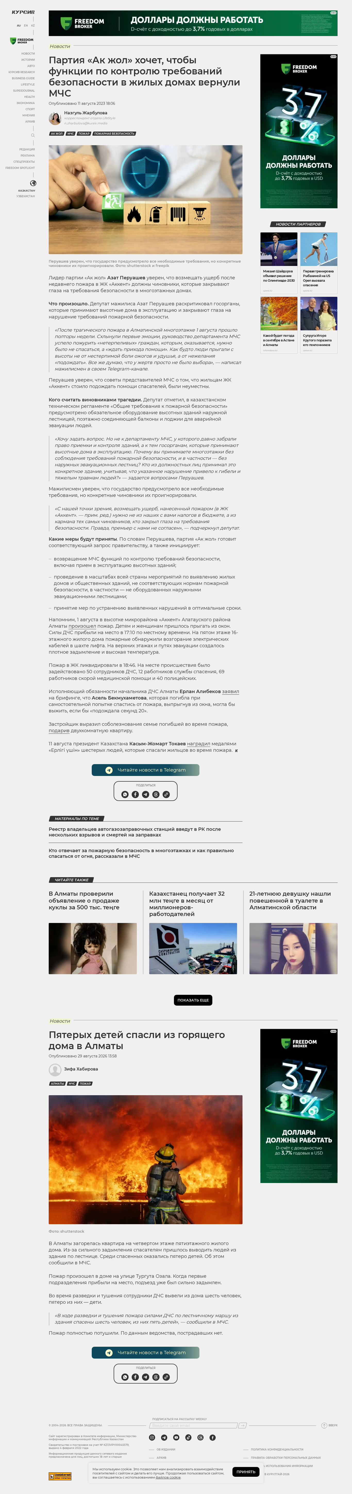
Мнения (28, 115)
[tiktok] (188, 1438)
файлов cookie (168, 1477)
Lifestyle (28, 84)
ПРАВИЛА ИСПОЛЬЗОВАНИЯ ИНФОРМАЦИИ (282, 1466)
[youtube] (176, 1438)
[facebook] (212, 1438)
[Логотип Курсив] (23, 12)
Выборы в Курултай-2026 (270, 1474)
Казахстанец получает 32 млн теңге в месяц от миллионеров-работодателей (187, 904)
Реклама (28, 155)
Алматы (57, 1083)
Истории (28, 60)
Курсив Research (22, 72)
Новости (28, 53)
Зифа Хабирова (81, 1069)
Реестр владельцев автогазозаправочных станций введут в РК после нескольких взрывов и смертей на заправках (135, 832)
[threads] (200, 1438)
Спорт (30, 109)
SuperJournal (24, 90)
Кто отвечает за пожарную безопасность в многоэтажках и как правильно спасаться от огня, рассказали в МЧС (141, 853)
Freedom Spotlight (20, 168)
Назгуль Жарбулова (85, 112)
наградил (198, 744)
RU (19, 25)
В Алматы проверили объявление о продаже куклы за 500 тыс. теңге (84, 900)
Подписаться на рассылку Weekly (179, 1419)
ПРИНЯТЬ (246, 1472)
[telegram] (164, 1438)
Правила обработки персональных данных (286, 1458)
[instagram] (152, 1438)
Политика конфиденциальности (277, 1449)
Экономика (25, 103)
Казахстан (26, 190)
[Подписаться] (242, 1425)
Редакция (27, 149)
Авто (31, 66)
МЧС (71, 133)
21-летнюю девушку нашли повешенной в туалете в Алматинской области (290, 900)
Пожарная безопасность (114, 133)
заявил (230, 691)
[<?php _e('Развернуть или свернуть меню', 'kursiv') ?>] (33, 183)
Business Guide (23, 78)
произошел (82, 626)
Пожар (84, 133)
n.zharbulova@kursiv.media (85, 123)
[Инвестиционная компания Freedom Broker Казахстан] (21, 41)
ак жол (57, 133)
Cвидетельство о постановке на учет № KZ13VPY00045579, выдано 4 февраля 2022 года (89, 1446)
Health (29, 97)
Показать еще (193, 1000)
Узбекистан (25, 196)
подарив (59, 730)
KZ (33, 25)
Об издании (166, 1449)
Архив (30, 121)
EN (26, 25)
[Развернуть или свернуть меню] (33, 136)
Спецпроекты (24, 161)
